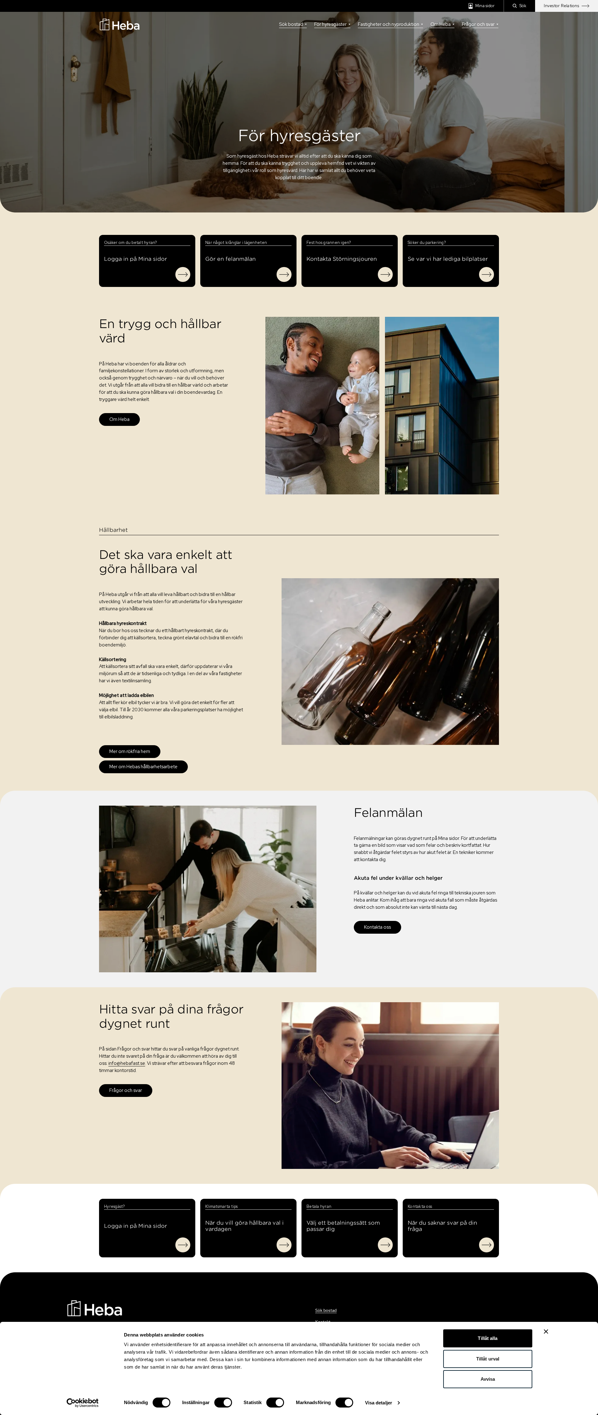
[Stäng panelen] (546, 1331)
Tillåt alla (487, 1338)
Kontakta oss (377, 927)
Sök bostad (291, 24)
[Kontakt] (385, 274)
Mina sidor (485, 5)
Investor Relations (561, 5)
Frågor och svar (478, 24)
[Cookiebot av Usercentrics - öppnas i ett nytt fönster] (82, 1403)
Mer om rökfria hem (129, 751)
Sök (523, 5)
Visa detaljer (378, 1402)
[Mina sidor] (182, 274)
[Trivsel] (284, 274)
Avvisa (488, 1379)
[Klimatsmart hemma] (284, 1244)
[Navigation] (94, 1308)
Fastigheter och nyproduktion (388, 24)
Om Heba (440, 24)
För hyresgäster (330, 24)
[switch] (223, 1403)
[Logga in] (182, 1244)
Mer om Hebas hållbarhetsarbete (143, 767)
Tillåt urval (487, 1358)
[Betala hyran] (385, 1244)
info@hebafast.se (126, 1063)
